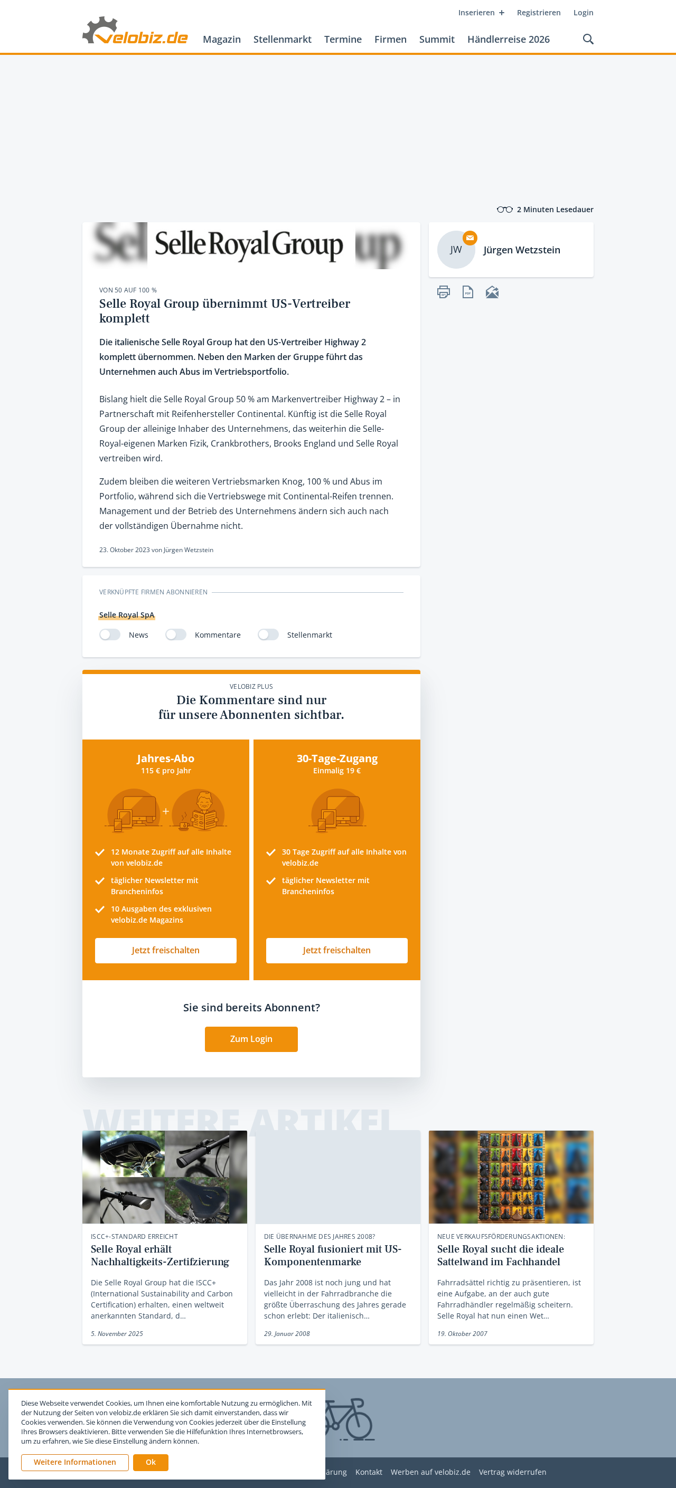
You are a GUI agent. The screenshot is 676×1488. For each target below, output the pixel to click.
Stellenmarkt (282, 39)
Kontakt (368, 1472)
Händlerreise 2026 (508, 39)
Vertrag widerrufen (513, 1472)
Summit (437, 39)
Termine (343, 39)
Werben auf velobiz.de (431, 1472)
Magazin (222, 39)
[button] (150, 1462)
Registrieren (539, 12)
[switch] (109, 634)
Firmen (390, 39)
